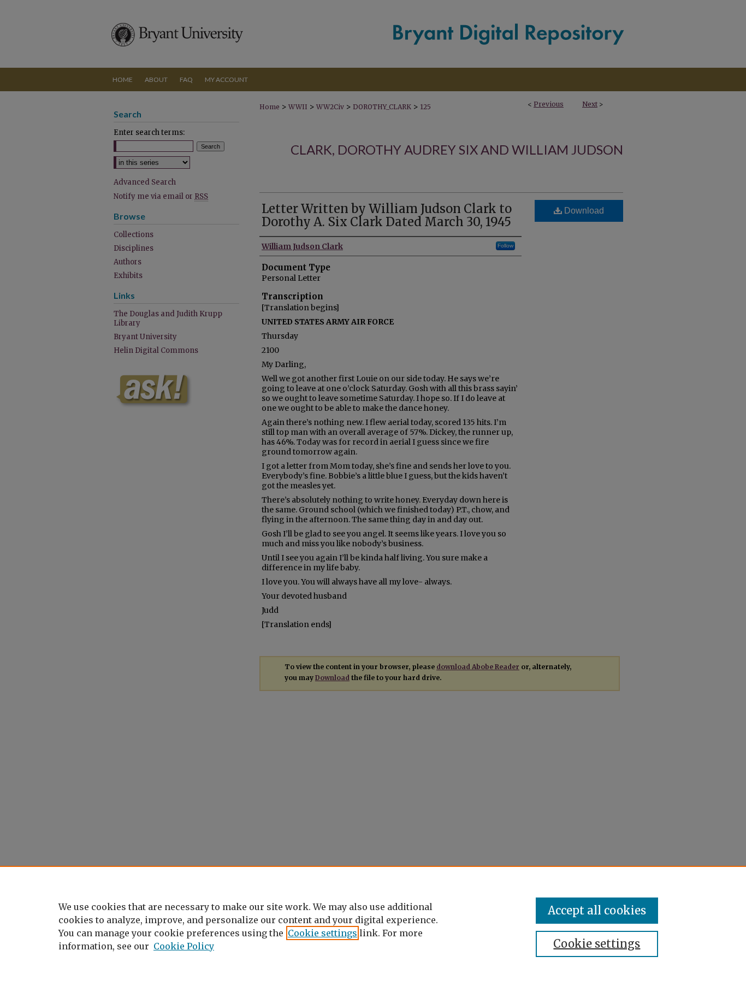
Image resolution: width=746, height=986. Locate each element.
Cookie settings (322, 933)
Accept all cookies (597, 910)
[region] (373, 926)
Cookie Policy (183, 946)
